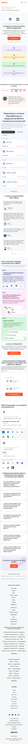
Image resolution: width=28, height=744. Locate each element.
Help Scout (13, 624)
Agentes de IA (14, 708)
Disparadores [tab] (20, 132)
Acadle (13, 610)
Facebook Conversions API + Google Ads (14, 648)
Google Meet (13, 614)
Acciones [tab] (5, 135)
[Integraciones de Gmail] (17, 432)
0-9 (3, 576)
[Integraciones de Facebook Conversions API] (13, 432)
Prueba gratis (14, 38)
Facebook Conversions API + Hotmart (14, 634)
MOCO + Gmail (14, 666)
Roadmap (14, 701)
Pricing (14, 690)
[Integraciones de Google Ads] (3, 437)
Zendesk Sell (13, 619)
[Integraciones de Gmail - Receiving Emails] (22, 432)
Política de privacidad (14, 720)
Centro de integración (5, 7)
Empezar (14, 566)
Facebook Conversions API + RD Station (14, 643)
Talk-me (14, 597)
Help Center (14, 694)
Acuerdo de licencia (14, 718)
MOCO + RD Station (14, 671)
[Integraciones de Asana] (3, 467)
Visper (13, 600)
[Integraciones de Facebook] (8, 432)
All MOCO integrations (14, 659)
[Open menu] (25, 2)
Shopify (14, 602)
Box (14, 617)
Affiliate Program (14, 706)
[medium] (18, 715)
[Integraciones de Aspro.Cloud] (8, 467)
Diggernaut (13, 604)
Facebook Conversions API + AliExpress (14, 646)
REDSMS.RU (13, 607)
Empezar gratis (14, 353)
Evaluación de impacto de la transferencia (14, 724)
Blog (14, 692)
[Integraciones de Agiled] (8, 463)
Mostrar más (14, 191)
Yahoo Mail (13, 588)
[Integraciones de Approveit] (22, 463)
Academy (14, 697)
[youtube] (15, 715)
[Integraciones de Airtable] (13, 463)
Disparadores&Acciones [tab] (8, 132)
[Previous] (12, 253)
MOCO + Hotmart (14, 661)
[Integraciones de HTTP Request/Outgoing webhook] (13, 437)
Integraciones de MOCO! (21, 146)
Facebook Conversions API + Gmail (14, 639)
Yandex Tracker (14, 595)
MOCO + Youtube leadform (14, 678)
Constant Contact (13, 612)
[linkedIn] (12, 715)
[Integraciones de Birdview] (13, 467)
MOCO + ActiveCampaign (14, 668)
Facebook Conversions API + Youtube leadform (14, 650)
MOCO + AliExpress (14, 673)
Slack (13, 593)
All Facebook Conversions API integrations (14, 632)
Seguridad (14, 726)
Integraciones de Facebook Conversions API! (18, 167)
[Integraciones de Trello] (3, 463)
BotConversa (13, 621)
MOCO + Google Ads (14, 675)
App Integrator (14, 699)
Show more (14, 653)
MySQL (13, 590)
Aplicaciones (13, 7)
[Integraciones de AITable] (17, 463)
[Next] (15, 253)
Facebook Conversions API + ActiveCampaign (14, 641)
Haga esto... (7, 385)
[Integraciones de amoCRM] (3, 432)
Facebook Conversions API (6, 8)
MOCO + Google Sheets (14, 664)
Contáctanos (14, 728)
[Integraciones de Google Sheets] (8, 437)
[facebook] (9, 715)
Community (14, 703)
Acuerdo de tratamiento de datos (14, 722)
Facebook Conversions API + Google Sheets (14, 636)
